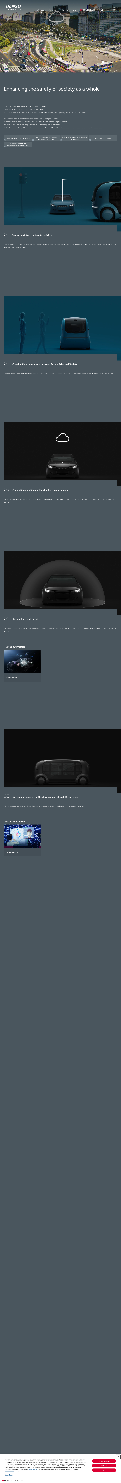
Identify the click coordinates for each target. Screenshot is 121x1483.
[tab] (102, 10)
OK (104, 1470)
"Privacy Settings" (33, 1469)
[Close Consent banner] (118, 1457)
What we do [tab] (54, 10)
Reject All (104, 1465)
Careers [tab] (65, 10)
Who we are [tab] (41, 10)
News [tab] (74, 10)
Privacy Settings (104, 1461)
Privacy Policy (8, 1475)
